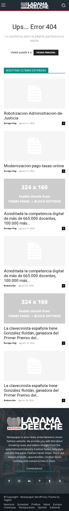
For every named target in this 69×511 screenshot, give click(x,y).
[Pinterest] (39, 481)
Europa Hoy (10, 123)
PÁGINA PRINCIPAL (46, 52)
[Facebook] (9, 481)
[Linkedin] (29, 481)
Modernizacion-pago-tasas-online (34, 166)
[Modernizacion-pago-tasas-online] (34, 146)
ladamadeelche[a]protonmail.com (34, 471)
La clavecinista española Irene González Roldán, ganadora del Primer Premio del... (31, 333)
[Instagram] (19, 481)
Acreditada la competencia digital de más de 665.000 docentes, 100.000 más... (34, 218)
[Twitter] (60, 481)
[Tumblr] (49, 481)
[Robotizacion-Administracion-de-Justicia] (34, 93)
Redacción (10, 285)
